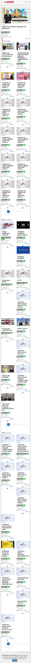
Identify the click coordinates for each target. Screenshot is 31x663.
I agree (14, 660)
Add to (12, 65)
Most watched (7, 220)
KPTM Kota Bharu (7, 37)
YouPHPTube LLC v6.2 (23, 652)
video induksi (6, 284)
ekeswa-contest (21, 453)
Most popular (7, 433)
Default (4, 32)
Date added (6, 41)
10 (8, 214)
